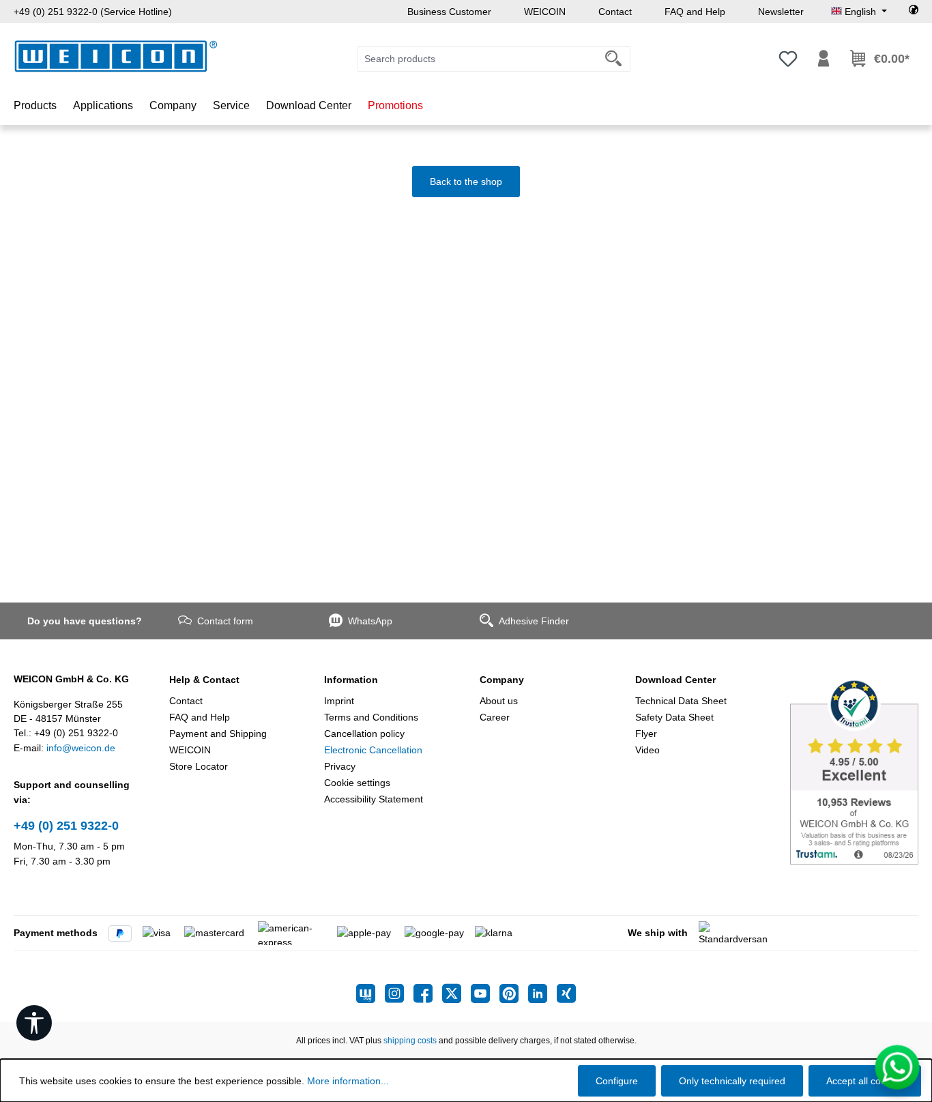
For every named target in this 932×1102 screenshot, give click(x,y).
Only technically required (732, 1080)
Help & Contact (204, 679)
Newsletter (781, 11)
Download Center (675, 679)
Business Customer (449, 11)
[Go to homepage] (116, 56)
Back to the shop (466, 181)
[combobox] (478, 59)
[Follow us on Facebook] (427, 993)
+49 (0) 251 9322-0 (66, 825)
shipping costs (410, 1040)
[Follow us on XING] (566, 993)
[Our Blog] (370, 993)
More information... (348, 1080)
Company (502, 679)
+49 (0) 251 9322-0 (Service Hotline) (93, 11)
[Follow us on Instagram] (399, 993)
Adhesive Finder (534, 620)
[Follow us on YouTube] (485, 993)
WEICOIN (545, 11)
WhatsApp (370, 620)
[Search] (613, 59)
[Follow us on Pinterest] (513, 993)
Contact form (225, 620)
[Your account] (823, 58)
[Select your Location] (913, 11)
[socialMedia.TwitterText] (456, 993)
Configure (617, 1080)
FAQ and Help (695, 11)
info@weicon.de (80, 747)
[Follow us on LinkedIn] (542, 993)
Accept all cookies (864, 1080)
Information (351, 679)
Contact (615, 11)
